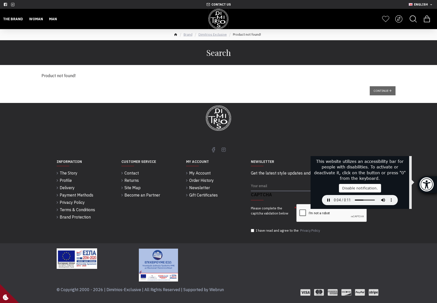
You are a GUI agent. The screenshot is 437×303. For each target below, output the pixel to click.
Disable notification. (360, 188)
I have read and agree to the (288, 230)
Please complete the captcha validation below (269, 210)
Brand (188, 34)
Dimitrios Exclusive (213, 34)
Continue (381, 91)
